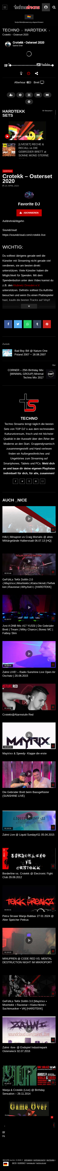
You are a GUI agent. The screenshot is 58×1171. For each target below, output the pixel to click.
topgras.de (31, 1163)
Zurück (6, 344)
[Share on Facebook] (8, 324)
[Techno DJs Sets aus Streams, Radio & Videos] (27, 7)
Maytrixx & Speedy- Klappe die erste (24, 753)
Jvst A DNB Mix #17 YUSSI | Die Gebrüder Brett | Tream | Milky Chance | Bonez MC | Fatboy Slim (28, 629)
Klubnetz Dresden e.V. (26, 285)
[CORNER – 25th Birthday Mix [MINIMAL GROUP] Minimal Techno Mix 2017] (51, 374)
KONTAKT (21, 1163)
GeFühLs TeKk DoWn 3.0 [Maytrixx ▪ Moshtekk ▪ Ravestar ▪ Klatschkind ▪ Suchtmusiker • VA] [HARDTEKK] (24, 1005)
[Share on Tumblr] (37, 324)
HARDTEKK (36, 30)
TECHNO (10, 30)
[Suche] (54, 7)
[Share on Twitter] (18, 324)
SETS (14, 1163)
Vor (54, 365)
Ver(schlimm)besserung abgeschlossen (29, 22)
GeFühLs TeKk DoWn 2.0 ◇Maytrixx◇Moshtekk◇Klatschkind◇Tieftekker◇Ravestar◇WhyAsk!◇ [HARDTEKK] (28, 583)
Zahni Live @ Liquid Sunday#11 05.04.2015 (28, 834)
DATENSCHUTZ (39, 1160)
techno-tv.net (41, 1163)
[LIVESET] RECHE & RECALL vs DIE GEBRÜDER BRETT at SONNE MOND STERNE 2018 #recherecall (34, 152)
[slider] (25, 65)
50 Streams (46, 111)
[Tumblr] (29, 481)
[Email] (42, 481)
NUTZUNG (50, 1160)
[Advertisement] (29, 1136)
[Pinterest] (35, 481)
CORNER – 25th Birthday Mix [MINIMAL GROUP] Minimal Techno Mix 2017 (26, 374)
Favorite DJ (29, 204)
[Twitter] (22, 481)
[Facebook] (15, 481)
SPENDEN (28, 1160)
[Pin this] (47, 324)
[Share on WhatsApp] (28, 324)
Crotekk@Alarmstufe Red (17, 714)
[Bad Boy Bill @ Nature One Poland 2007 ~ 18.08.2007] (7, 353)
